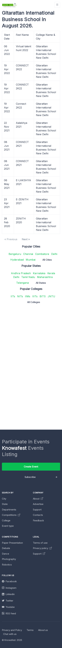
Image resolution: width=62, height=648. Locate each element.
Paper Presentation (12, 542)
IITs (13, 296)
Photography (9, 559)
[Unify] (9, 5)
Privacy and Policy (12, 630)
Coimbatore (42, 254)
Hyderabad (17, 259)
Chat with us (10, 634)
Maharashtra (45, 277)
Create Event (31, 466)
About (36, 498)
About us (43, 630)
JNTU (51, 296)
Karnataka (39, 273)
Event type (8, 525)
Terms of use (40, 542)
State (5, 504)
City (4, 498)
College (6, 520)
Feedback (38, 520)
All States (41, 282)
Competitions (9, 514)
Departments (9, 509)
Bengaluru (15, 254)
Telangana (22, 282)
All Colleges (33, 302)
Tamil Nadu (28, 277)
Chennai (28, 254)
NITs (20, 296)
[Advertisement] (31, 337)
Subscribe (30, 476)
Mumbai (30, 259)
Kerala (51, 273)
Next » (26, 239)
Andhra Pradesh (21, 273)
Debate (6, 548)
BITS (43, 296)
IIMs (27, 296)
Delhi (54, 254)
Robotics (7, 564)
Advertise (38, 504)
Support (37, 509)
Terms (30, 630)
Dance (5, 553)
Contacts (38, 514)
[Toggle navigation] (57, 5)
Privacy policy (41, 548)
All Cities (47, 259)
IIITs (35, 296)
